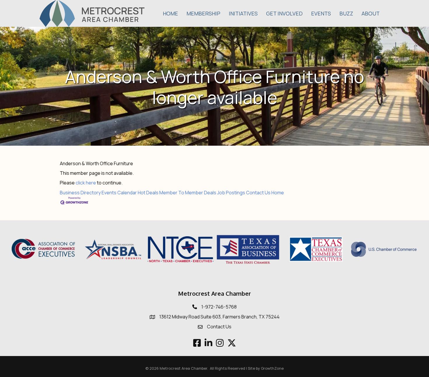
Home (170, 13)
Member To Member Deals (187, 192)
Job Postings (231, 192)
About (371, 13)
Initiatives (243, 13)
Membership (203, 13)
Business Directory (80, 192)
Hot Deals (148, 192)
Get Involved (284, 13)
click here (86, 182)
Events (321, 13)
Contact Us (258, 192)
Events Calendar (119, 192)
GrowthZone (272, 368)
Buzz (346, 13)
